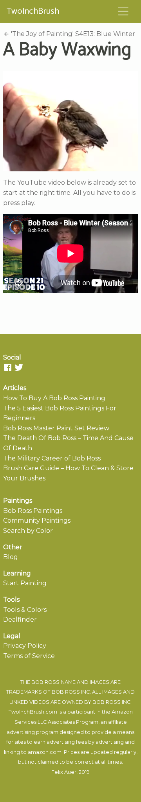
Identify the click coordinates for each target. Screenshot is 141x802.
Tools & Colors (25, 609)
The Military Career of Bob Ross (52, 458)
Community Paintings (36, 520)
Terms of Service (29, 656)
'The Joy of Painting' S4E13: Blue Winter (72, 34)
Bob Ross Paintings (32, 510)
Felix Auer (63, 772)
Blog (10, 557)
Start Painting (25, 583)
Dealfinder (20, 619)
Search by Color (28, 530)
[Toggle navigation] (123, 11)
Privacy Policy (24, 645)
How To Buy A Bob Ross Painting (54, 398)
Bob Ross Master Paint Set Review (56, 428)
